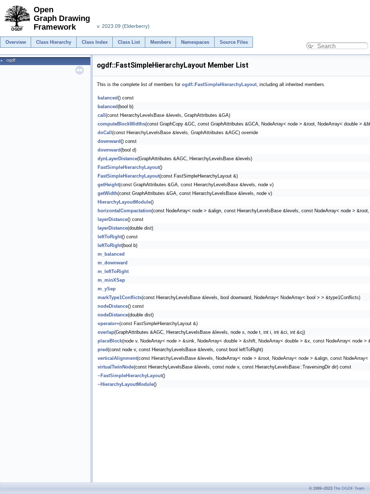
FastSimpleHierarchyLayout (128, 167)
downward (109, 141)
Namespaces (195, 42)
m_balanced (111, 254)
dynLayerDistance (117, 158)
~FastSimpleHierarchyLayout (130, 375)
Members (160, 42)
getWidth (107, 193)
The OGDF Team (349, 488)
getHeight (108, 184)
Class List (129, 42)
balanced (108, 98)
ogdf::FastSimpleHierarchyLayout (219, 84)
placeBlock (110, 341)
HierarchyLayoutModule (124, 202)
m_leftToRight (113, 271)
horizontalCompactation (124, 210)
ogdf (11, 60)
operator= (108, 323)
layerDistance (113, 219)
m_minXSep (111, 280)
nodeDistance (113, 306)
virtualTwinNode (116, 367)
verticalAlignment (117, 358)
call (102, 115)
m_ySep (107, 288)
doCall (105, 132)
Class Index (95, 42)
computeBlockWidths (121, 124)
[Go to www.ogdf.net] (17, 31)
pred (103, 349)
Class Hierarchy (53, 42)
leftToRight (110, 236)
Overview (15, 42)
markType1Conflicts (120, 297)
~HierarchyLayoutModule (126, 384)
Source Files (234, 42)
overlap (106, 332)
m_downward (113, 262)
